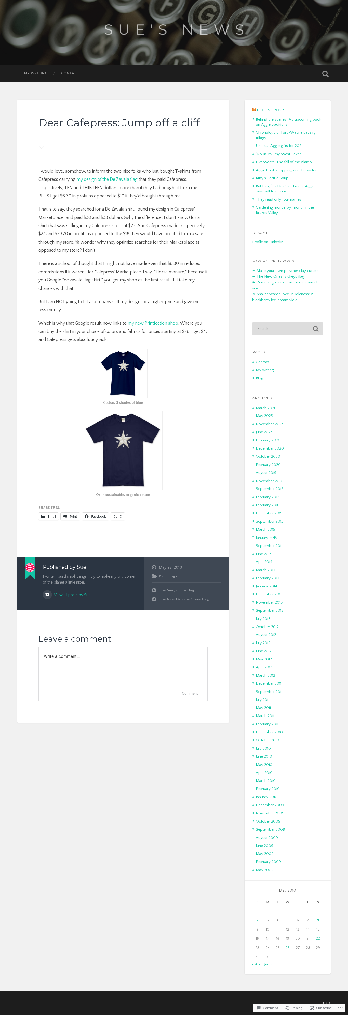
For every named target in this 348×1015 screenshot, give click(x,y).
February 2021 (267, 440)
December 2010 (269, 732)
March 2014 (265, 570)
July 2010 (263, 748)
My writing (35, 73)
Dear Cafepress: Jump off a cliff (119, 122)
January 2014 (266, 586)
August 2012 (266, 635)
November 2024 (270, 424)
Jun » (268, 964)
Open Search (325, 73)
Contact (70, 73)
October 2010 (267, 740)
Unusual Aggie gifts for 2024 (280, 146)
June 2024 (264, 432)
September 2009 (270, 829)
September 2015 (269, 521)
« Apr (256, 964)
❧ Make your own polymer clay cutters (285, 270)
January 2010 (266, 797)
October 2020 (268, 456)
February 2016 (267, 505)
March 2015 (265, 529)
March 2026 (266, 408)
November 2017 (269, 481)
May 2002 (264, 870)
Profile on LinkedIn (267, 242)
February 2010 (268, 789)
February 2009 (268, 862)
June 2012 (264, 651)
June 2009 (264, 846)
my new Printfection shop (153, 323)
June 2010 (264, 756)
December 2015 (269, 513)
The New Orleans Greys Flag (184, 599)
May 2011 (263, 708)
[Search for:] (287, 328)
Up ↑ (327, 1003)
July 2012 (263, 643)
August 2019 (266, 473)
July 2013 (263, 619)
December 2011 (268, 683)
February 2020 (268, 464)
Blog (259, 378)
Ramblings (168, 576)
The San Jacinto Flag (176, 590)
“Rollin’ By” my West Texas (278, 154)
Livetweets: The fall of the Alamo (284, 162)
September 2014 (270, 546)
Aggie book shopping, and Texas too (287, 170)
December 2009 (270, 805)
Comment (190, 693)
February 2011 (267, 724)
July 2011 (262, 700)
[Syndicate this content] (254, 110)
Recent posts (271, 110)
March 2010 (266, 781)
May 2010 (264, 765)
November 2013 (269, 602)
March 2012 (265, 675)
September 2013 (270, 610)
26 (288, 948)
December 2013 (269, 594)
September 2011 (269, 692)
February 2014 (267, 578)
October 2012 (267, 627)
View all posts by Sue (71, 595)
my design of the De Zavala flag (107, 179)
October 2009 (268, 821)
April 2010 (264, 773)
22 (318, 939)
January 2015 (266, 537)
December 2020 (270, 448)
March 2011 (265, 716)
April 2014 (264, 562)
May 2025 (264, 416)
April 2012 (264, 667)
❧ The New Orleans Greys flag (278, 276)
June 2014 (264, 554)
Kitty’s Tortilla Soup (272, 178)
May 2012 (264, 659)
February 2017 (267, 497)
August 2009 (267, 837)
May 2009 (265, 854)
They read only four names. (279, 199)
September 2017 (269, 489)
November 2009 (270, 813)
